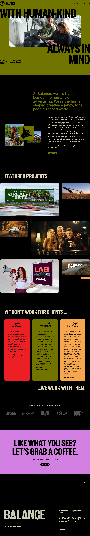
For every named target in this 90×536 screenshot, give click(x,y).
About (66, 4)
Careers (61, 529)
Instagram (62, 527)
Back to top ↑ (80, 483)
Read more (52, 153)
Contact (86, 4)
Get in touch (45, 464)
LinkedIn (76, 527)
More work (85, 278)
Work (75, 4)
